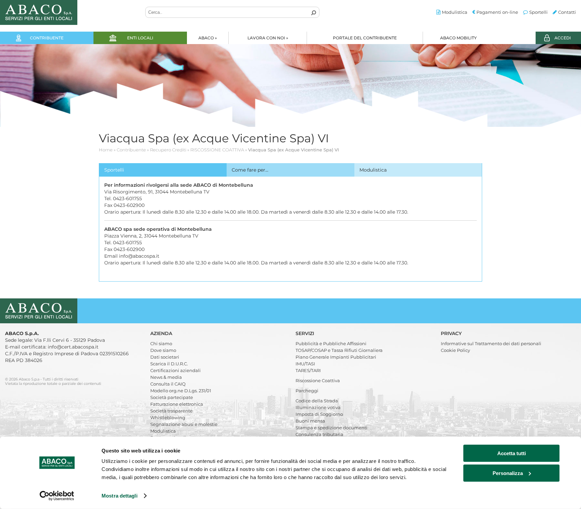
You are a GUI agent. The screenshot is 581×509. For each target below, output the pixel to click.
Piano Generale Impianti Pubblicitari (336, 357)
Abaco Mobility (458, 37)
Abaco (207, 37)
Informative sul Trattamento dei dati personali (491, 343)
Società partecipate (171, 397)
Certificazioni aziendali (175, 370)
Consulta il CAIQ (168, 384)
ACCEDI (562, 37)
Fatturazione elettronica (176, 404)
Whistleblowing (167, 417)
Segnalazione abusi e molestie (184, 424)
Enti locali (140, 37)
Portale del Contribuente (365, 37)
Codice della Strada (317, 400)
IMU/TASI (305, 363)
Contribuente (47, 37)
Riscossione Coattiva (318, 380)
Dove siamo (163, 350)
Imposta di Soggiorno (319, 414)
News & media (166, 377)
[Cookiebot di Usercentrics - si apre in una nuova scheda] (57, 496)
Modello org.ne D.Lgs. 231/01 (180, 390)
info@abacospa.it (139, 256)
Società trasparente (171, 410)
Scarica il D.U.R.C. (169, 363)
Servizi (305, 333)
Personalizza (508, 473)
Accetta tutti (511, 453)
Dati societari (164, 357)
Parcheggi (307, 390)
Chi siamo (161, 343)
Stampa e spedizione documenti (331, 427)
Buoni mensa (310, 421)
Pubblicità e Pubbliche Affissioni (331, 343)
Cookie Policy (455, 350)
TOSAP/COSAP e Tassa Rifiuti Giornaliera (339, 350)
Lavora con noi (267, 37)
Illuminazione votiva (318, 407)
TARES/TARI (308, 370)
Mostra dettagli (120, 496)
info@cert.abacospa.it (73, 347)
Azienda (161, 333)
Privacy (452, 333)
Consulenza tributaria (319, 434)
